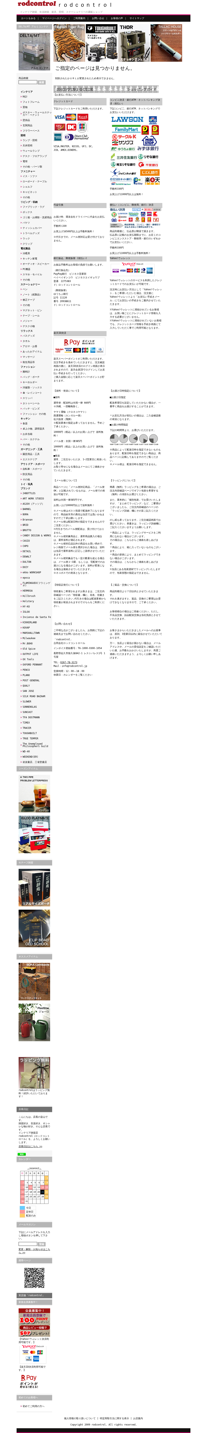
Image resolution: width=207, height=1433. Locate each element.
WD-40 (26, 751)
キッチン (25, 418)
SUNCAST (28, 712)
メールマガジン (27, 1224)
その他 (26, 197)
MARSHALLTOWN (31, 633)
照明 (23, 135)
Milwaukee (29, 638)
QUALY (26, 685)
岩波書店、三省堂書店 (35, 762)
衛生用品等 (29, 362)
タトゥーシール (31, 403)
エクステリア (30, 459)
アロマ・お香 (30, 346)
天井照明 (27, 145)
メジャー (27, 321)
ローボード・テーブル (35, 181)
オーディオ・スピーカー (36, 263)
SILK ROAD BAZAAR (34, 696)
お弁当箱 (27, 434)
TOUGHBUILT (30, 733)
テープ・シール (31, 315)
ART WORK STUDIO (33, 498)
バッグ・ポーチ (31, 377)
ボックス (27, 212)
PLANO (26, 675)
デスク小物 (29, 326)
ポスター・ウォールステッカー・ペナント (37, 113)
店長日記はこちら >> (30, 1146)
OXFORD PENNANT (32, 664)
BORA (25, 514)
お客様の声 (117, 18)
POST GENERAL (31, 680)
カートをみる (28, 18)
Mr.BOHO (28, 643)
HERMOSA (28, 590)
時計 (25, 96)
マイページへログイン (54, 18)
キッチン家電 (30, 258)
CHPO (25, 546)
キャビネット (30, 192)
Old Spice (29, 648)
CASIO (26, 540)
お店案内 (138, 1418)
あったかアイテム (32, 351)
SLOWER (27, 701)
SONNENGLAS (30, 706)
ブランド (25, 488)
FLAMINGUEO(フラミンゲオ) (36, 584)
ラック (26, 238)
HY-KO (26, 606)
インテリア (27, 91)
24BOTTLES (29, 493)
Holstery (28, 601)
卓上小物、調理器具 (33, 428)
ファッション (28, 366)
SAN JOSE (28, 691)
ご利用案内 (79, 18)
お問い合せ (98, 18)
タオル (26, 341)
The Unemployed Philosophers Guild (35, 745)
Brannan (28, 519)
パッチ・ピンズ (31, 408)
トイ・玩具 (27, 484)
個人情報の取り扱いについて (80, 1418)
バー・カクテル (31, 439)
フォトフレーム (31, 101)
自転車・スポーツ (32, 469)
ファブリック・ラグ (33, 206)
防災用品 (27, 474)
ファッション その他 (34, 414)
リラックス (27, 330)
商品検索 (23, 78)
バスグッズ (29, 335)
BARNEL (27, 509)
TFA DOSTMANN (31, 717)
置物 (25, 107)
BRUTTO (27, 530)
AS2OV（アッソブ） (33, 503)
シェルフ (27, 186)
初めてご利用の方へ (33, 1406)
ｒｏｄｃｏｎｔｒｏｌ (85, 4)
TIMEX (26, 722)
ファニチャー (28, 171)
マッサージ (29, 356)
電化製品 (25, 248)
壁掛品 (26, 120)
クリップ (27, 243)
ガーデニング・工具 (31, 449)
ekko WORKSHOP (32, 572)
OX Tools (28, 659)
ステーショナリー (30, 284)
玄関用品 (27, 125)
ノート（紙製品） (32, 294)
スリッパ (27, 398)
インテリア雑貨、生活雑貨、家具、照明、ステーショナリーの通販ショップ (61, 12)
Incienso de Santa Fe (37, 617)
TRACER (27, 728)
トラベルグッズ (31, 233)
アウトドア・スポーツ (33, 464)
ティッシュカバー (32, 228)
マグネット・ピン (32, 310)
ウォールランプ (31, 150)
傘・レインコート (32, 392)
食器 (25, 423)
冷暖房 (26, 253)
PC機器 (26, 269)
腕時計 (26, 371)
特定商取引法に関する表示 (114, 1418)
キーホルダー (30, 382)
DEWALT (27, 556)
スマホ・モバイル (32, 274)
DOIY (25, 567)
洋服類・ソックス (32, 387)
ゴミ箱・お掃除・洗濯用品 (37, 217)
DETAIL (27, 551)
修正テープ (29, 299)
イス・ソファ (30, 176)
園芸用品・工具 (31, 454)
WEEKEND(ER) (30, 756)
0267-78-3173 (68, 662)
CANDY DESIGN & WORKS (37, 535)
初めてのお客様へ (28, 1397)
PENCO (26, 669)
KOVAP (26, 627)
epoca (26, 577)
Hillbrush (29, 596)
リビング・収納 (29, 202)
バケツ (26, 222)
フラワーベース (31, 130)
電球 (25, 161)
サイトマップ (137, 18)
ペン (25, 289)
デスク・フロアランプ (35, 156)
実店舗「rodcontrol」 (32, 1295)
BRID (25, 525)
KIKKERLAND (30, 622)
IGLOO (26, 611)
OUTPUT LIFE (30, 654)
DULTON (27, 561)
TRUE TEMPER (30, 738)
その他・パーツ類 (32, 166)
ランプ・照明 (30, 140)
